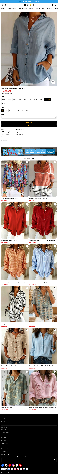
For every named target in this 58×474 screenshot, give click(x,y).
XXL (18, 110)
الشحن (10, 93)
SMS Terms (4, 437)
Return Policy (4, 446)
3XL (23, 110)
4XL (27, 110)
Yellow (35, 99)
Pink (41, 99)
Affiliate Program (5, 424)
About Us (3, 418)
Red (30, 99)
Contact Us (3, 421)
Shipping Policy (4, 443)
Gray (14, 99)
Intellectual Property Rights (7, 435)
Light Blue (47, 99)
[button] (2, 5)
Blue (20, 99)
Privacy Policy (4, 429)
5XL (32, 110)
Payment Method (5, 448)
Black (3, 99)
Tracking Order (4, 451)
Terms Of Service (5, 432)
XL (13, 110)
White (9, 99)
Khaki (25, 99)
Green (3, 103)
